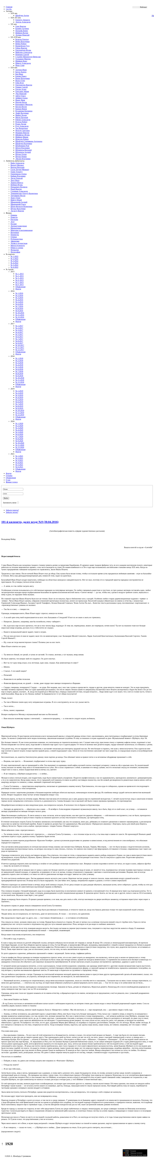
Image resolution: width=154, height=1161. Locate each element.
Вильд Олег (20, 81)
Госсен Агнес (20, 89)
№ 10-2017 (19, 345)
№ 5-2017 (19, 334)
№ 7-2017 (19, 339)
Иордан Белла (21, 102)
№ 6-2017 (19, 337)
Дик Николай (20, 94)
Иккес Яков (20, 100)
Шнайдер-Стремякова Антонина (28, 141)
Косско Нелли (21, 107)
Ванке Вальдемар (22, 78)
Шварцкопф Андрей (19, 202)
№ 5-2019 (19, 400)
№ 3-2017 (19, 330)
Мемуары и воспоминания (21, 230)
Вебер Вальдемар (22, 42)
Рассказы (14, 219)
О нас (8, 480)
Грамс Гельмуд (16, 172)
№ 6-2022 (14, 267)
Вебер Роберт (20, 44)
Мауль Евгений (21, 117)
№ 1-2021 (19, 456)
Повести (14, 217)
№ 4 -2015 (19, 280)
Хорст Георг (16, 198)
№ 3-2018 (19, 363)
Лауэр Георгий (17, 178)
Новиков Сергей (22, 55)
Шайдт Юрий (16, 200)
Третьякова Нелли (18, 196)
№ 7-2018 (19, 371)
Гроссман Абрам (22, 91)
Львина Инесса (17, 183)
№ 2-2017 (19, 328)
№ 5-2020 (19, 432)
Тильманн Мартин (23, 59)
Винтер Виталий (17, 167)
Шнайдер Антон (22, 15)
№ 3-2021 (19, 460)
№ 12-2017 (19, 350)
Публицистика (17, 239)
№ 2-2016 (19, 295)
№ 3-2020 (19, 428)
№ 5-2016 (19, 302)
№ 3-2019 (19, 395)
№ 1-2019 (19, 391)
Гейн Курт (19, 83)
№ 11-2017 (19, 347)
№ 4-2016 (19, 300)
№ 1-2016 (19, 293)
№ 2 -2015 (19, 276)
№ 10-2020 (19, 443)
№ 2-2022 (14, 259)
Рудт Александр (22, 126)
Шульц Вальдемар (18, 209)
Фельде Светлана (22, 130)
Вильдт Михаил (17, 165)
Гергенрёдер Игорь (23, 50)
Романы (14, 215)
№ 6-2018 (19, 369)
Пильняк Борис (21, 31)
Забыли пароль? (12, 510)
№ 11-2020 (19, 445)
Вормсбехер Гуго (22, 46)
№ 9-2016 (19, 311)
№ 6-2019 (19, 402)
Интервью (15, 232)
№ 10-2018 (19, 378)
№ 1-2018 (19, 358)
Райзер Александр (22, 120)
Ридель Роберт (21, 122)
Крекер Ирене (21, 109)
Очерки (14, 237)
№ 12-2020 (19, 447)
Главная (9, 7)
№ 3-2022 (14, 261)
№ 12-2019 (19, 415)
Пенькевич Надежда (19, 187)
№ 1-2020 (19, 423)
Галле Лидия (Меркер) (20, 170)
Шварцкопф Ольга (18, 204)
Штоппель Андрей (23, 152)
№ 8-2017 (19, 341)
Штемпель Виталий (23, 150)
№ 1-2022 (14, 256)
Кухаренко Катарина (23, 111)
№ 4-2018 (19, 365)
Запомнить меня (9, 503)
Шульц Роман (21, 157)
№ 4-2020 (19, 430)
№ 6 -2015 (19, 285)
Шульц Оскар (21, 154)
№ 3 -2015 (19, 278)
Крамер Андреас (22, 28)
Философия (15, 252)
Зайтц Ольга (20, 96)
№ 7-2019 (19, 404)
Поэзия (13, 224)
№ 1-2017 (19, 326)
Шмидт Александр (23, 63)
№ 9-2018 (19, 376)
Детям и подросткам (19, 243)
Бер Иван (19, 74)
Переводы (15, 235)
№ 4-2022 (14, 263)
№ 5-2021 (19, 465)
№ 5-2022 (14, 265)
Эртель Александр (23, 22)
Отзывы (9, 476)
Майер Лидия (21, 115)
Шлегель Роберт (22, 139)
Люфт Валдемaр (22, 113)
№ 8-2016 (19, 308)
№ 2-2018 (19, 361)
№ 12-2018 (19, 382)
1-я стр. (9, 9)
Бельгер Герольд (22, 39)
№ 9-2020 (19, 441)
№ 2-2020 (19, 426)
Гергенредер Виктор (23, 85)
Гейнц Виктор (21, 48)
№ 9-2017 (19, 343)
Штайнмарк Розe (22, 146)
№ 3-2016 (19, 298)
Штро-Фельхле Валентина (21, 206)
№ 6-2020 (19, 434)
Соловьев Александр (19, 191)
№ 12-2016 (19, 317)
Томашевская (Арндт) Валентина (24, 193)
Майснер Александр (23, 52)
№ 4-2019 (19, 397)
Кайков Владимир (18, 176)
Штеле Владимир (22, 148)
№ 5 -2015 (19, 282)
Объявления (20, 287)
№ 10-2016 (19, 313)
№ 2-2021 (19, 458)
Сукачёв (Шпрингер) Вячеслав (28, 57)
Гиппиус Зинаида (22, 20)
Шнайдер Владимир (23, 144)
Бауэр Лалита (20, 72)
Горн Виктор (20, 26)
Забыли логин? (12, 512)
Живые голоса (12, 482)
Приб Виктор (16, 189)
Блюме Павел (20, 76)
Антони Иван (21, 70)
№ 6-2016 (19, 304)
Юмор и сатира (17, 248)
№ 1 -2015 (19, 274)
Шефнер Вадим (21, 33)
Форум (18, 289)
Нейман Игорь (17, 185)
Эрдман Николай (22, 35)
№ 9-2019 (19, 408)
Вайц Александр (17, 163)
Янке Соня (19, 65)
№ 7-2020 (19, 436)
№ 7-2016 (19, 306)
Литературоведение (19, 226)
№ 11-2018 (19, 380)
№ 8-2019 (19, 406)
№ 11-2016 (19, 315)
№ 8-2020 (19, 439)
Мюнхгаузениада (18, 245)
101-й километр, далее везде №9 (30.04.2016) (29, 521)
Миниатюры (16, 228)
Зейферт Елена (21, 98)
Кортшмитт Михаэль (23, 104)
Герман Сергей (21, 87)
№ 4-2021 (19, 463)
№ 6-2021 (19, 467)
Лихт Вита (15, 180)
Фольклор (15, 250)
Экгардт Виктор (17, 211)
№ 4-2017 (19, 332)
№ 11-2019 (19, 413)
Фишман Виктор (22, 133)
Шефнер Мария (21, 137)
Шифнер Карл (21, 61)
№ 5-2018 (19, 367)
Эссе (12, 222)
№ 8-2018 (19, 374)
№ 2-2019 (19, 393)
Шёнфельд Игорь (22, 135)
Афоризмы (15, 241)
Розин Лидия (20, 124)
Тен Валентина (21, 128)
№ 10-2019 (19, 410)
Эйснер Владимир (22, 159)
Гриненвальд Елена (19, 174)
